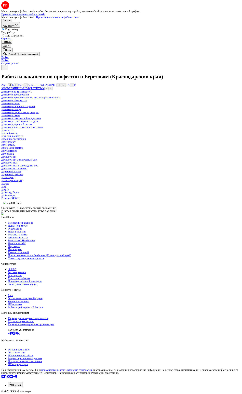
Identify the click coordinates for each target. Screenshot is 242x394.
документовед (9, 150)
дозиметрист (8, 141)
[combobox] (15, 384)
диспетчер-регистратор (14, 100)
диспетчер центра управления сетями (22, 127)
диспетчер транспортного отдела (19, 121)
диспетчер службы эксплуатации (20, 112)
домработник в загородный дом (19, 159)
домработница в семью (14, 168)
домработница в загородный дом (19, 165)
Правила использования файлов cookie (58, 17)
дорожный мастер (11, 171)
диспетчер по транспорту (15, 91)
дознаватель (8, 144)
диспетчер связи (10, 103)
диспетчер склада (11, 109)
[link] (7, 50)
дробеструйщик (10, 192)
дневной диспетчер (12, 136)
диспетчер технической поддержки (21, 118)
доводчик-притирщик (13, 139)
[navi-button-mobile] (4, 67)
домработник (8, 156)
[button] (5, 57)
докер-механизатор (12, 147)
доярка (5, 189)
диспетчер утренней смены (16, 124)
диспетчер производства (15, 94)
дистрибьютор (9, 133)
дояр (3, 186)
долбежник (7, 153)
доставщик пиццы (11, 180)
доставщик (7, 177)
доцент (5, 183)
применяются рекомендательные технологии (66, 370)
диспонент (7, 130)
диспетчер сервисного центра (18, 106)
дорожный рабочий (12, 174)
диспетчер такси (10, 115)
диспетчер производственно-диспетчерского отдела (30, 97)
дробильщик (8, 195)
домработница (9, 162)
